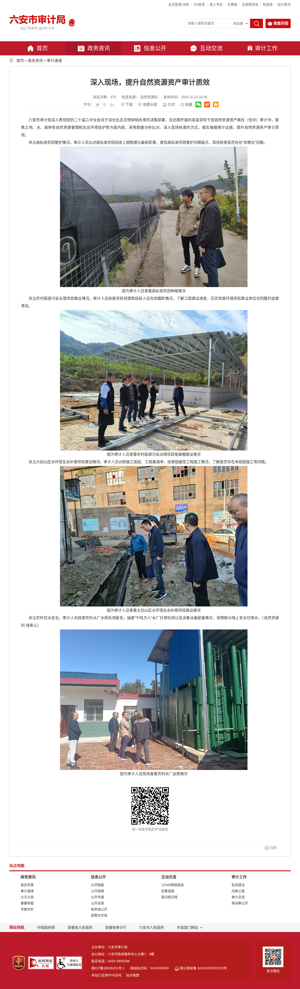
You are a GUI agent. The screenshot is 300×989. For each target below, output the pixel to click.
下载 (129, 104)
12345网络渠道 (172, 885)
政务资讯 (98, 48)
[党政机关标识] (18, 963)
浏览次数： (104, 97)
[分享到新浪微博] (207, 104)
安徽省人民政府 (80, 927)
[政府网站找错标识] (41, 962)
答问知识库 (169, 897)
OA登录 (199, 4)
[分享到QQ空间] (216, 104)
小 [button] (111, 105)
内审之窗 (238, 891)
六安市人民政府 (151, 927)
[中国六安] (72, 22)
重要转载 (27, 903)
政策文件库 (99, 915)
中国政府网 (46, 927)
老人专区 (216, 4)
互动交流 (211, 48)
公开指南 (97, 891)
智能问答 (281, 23)
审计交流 (238, 897)
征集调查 (167, 891)
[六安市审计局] (38, 22)
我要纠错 (150, 104)
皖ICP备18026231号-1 (108, 968)
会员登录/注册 (178, 4)
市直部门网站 (187, 927)
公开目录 (97, 903)
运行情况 (284, 4)
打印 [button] (273, 848)
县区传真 (27, 885)
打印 (171, 104)
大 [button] (97, 105)
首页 (42, 48)
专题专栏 (27, 909)
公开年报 (97, 897)
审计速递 (54, 61)
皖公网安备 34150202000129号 (203, 968)
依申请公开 (99, 909)
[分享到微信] (198, 104)
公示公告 (27, 897)
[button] (232, 4)
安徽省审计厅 (115, 927)
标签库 (268, 4)
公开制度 (97, 885)
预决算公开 (240, 903)
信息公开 (155, 48)
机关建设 (238, 885)
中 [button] (104, 105)
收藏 (188, 104)
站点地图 (132, 975)
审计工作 (266, 48)
